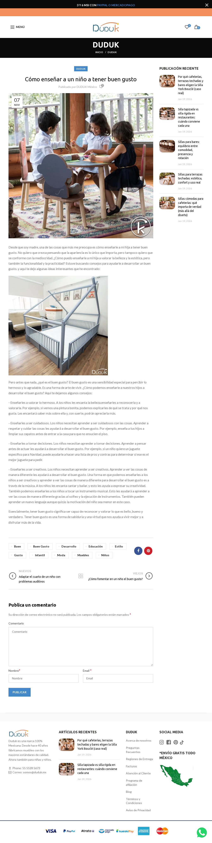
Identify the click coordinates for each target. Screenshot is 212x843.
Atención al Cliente (138, 773)
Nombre (14, 670)
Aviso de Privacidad (138, 810)
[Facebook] (138, 551)
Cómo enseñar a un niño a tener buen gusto (81, 79)
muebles (83, 555)
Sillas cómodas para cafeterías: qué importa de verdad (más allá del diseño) (190, 207)
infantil (40, 555)
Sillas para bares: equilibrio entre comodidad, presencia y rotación (189, 150)
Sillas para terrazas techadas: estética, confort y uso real (190, 178)
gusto (18, 555)
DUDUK (112, 52)
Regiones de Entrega (139, 759)
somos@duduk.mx (34, 772)
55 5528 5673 (31, 768)
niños (105, 555)
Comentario (16, 623)
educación (96, 546)
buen (17, 546)
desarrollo (68, 546)
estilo (119, 546)
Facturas (131, 766)
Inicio (99, 52)
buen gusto (41, 546)
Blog (129, 791)
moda (61, 555)
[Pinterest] (148, 551)
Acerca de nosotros (138, 740)
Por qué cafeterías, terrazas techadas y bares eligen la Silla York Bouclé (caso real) (190, 85)
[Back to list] (81, 576)
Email (87, 670)
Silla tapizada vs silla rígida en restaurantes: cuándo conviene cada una (189, 117)
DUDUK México (87, 87)
